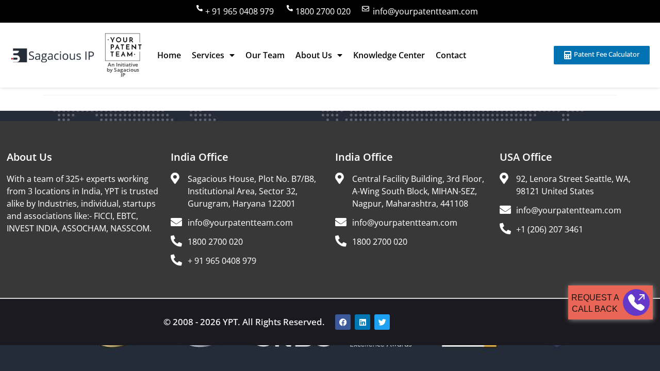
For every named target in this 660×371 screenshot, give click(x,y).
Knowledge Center (389, 55)
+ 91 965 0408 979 (239, 11)
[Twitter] (382, 322)
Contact (451, 55)
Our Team (265, 55)
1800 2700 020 (323, 11)
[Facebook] (343, 322)
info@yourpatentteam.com (425, 11)
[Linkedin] (362, 322)
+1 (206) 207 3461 (549, 229)
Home (169, 55)
